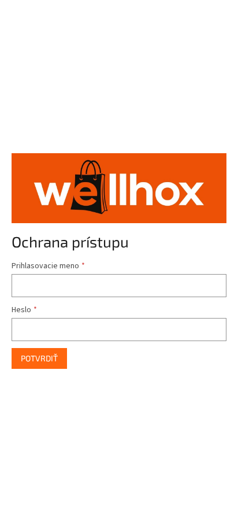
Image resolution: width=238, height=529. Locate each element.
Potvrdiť (39, 358)
